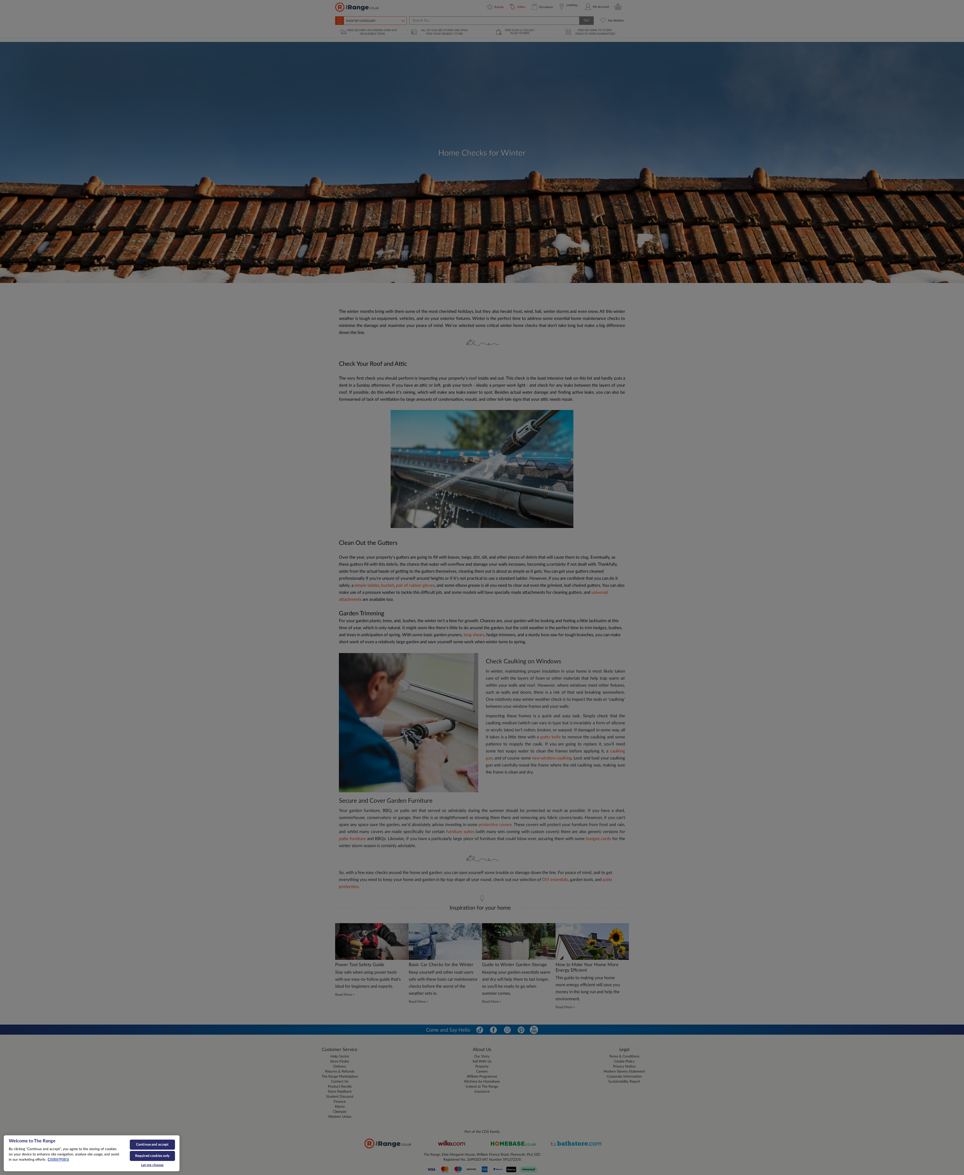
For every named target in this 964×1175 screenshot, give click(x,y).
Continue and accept (152, 1144)
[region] (91, 1153)
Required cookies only (152, 1156)
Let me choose (152, 1165)
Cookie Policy (58, 1159)
